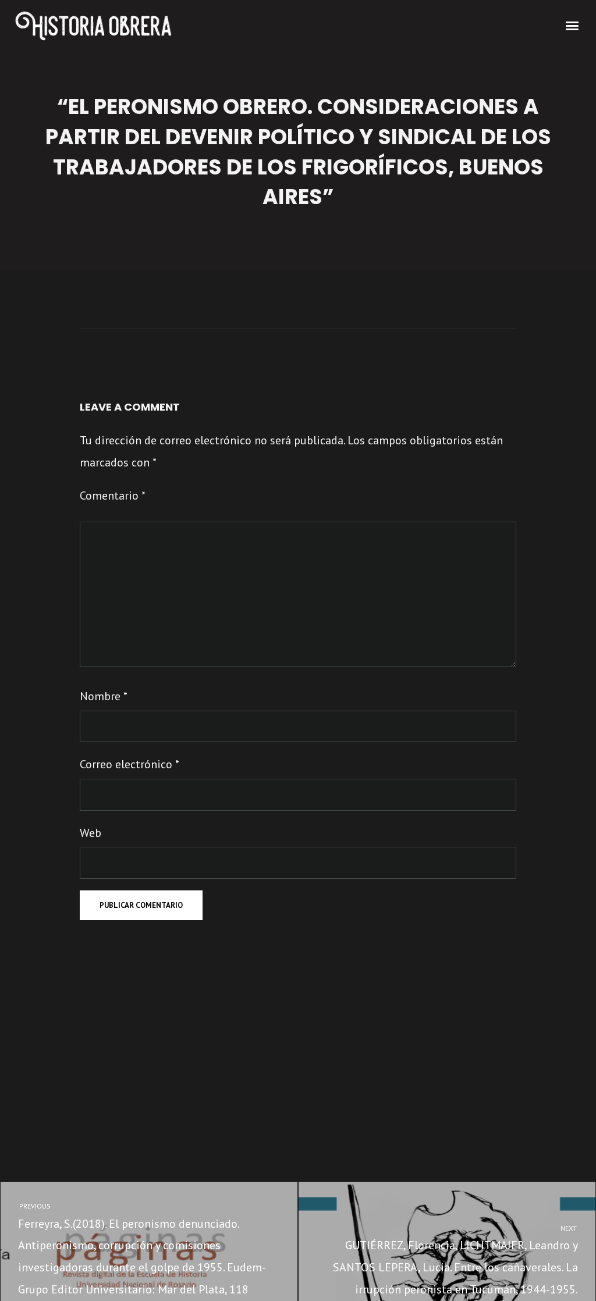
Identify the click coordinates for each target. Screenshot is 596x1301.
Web (90, 832)
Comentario (113, 495)
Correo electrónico (129, 764)
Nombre (103, 696)
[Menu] (573, 25)
